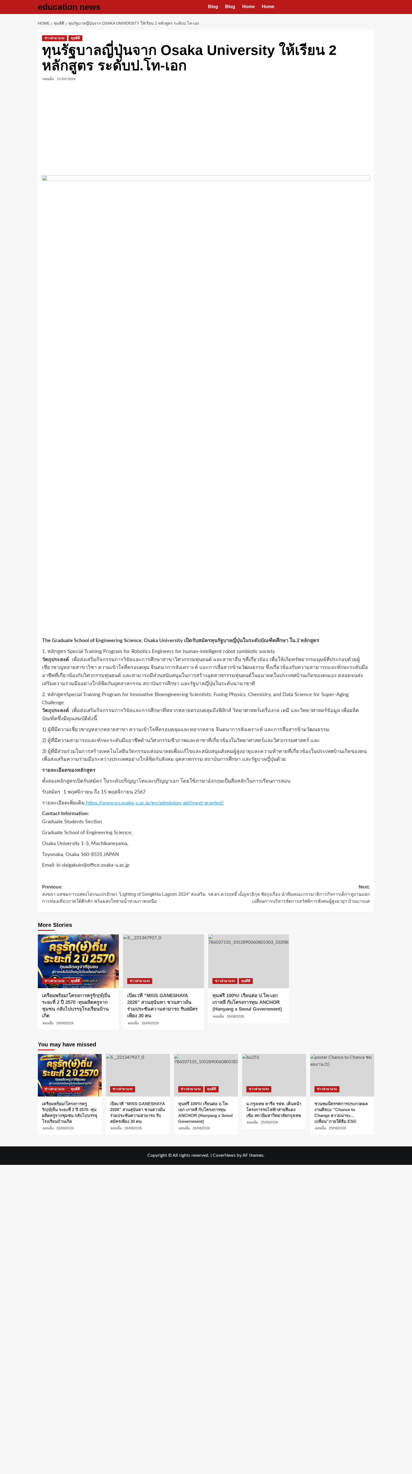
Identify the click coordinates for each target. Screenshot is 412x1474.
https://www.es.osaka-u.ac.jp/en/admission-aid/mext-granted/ (154, 803)
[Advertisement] (206, 129)
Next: (289, 894)
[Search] (370, 7)
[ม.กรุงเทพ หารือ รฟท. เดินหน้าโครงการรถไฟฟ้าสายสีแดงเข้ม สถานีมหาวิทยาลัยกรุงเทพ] (274, 1075)
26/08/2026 (65, 1023)
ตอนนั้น (48, 79)
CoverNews (224, 1155)
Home (248, 6)
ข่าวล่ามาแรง (54, 38)
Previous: (124, 894)
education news (69, 6)
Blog (213, 6)
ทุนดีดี (75, 38)
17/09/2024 (66, 79)
